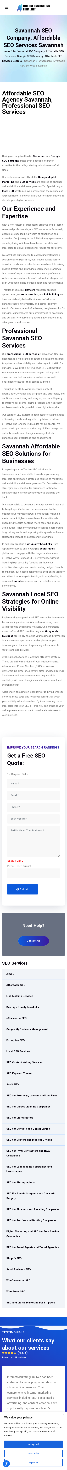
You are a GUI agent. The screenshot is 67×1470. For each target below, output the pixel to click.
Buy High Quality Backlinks (22, 1007)
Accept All (33, 1444)
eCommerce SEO (16, 1018)
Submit (24, 889)
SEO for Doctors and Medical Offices (29, 1140)
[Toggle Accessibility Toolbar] (6, 1463)
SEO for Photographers (20, 1182)
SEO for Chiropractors (19, 1118)
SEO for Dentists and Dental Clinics (28, 1129)
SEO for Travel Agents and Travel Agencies (32, 1247)
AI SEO (10, 974)
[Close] (63, 1415)
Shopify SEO (14, 1258)
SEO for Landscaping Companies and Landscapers (29, 1169)
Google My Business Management (27, 1029)
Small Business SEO (18, 1269)
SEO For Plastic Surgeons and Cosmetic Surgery (30, 1196)
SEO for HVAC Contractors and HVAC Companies (28, 1153)
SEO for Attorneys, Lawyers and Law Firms (31, 1095)
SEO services (28, 182)
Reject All (33, 1462)
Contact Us (33, 941)
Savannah (39, 156)
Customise (33, 1453)
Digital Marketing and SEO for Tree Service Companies (32, 1234)
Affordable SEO (15, 985)
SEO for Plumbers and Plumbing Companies (32, 1209)
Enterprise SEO (15, 1040)
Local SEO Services (18, 1051)
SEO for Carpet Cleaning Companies (28, 1106)
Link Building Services (19, 996)
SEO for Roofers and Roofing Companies (31, 1220)
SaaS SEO (12, 1084)
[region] (33, 1441)
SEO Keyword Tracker (19, 1073)
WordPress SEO (15, 1291)
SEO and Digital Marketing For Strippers (30, 1302)
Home (6, 51)
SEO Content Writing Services (24, 1062)
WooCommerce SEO (18, 1280)
